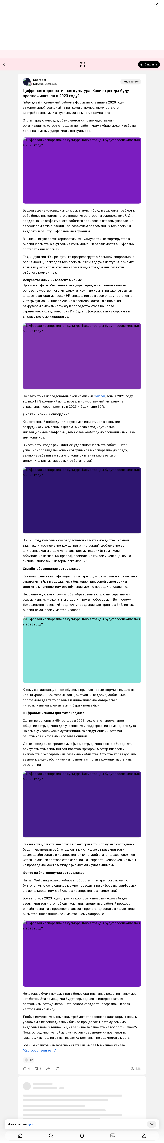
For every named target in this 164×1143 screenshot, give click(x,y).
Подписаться (130, 81)
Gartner (99, 396)
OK (152, 1124)
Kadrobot (39, 80)
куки (30, 1124)
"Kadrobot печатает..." (39, 1050)
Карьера (38, 83)
